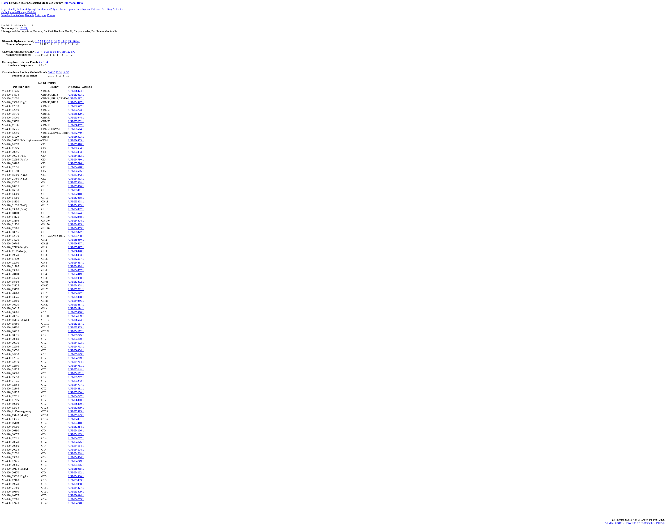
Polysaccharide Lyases (62, 9)
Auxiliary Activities (112, 9)
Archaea (19, 15)
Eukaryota (40, 15)
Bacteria (29, 15)
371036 (24, 28)
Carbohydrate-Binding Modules (18, 12)
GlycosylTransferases (38, 9)
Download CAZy (93, 2)
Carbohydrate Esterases (88, 9)
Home (4, 2)
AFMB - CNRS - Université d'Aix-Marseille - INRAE (635, 522)
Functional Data (73, 2)
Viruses (51, 15)
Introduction (8, 15)
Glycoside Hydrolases (13, 9)
